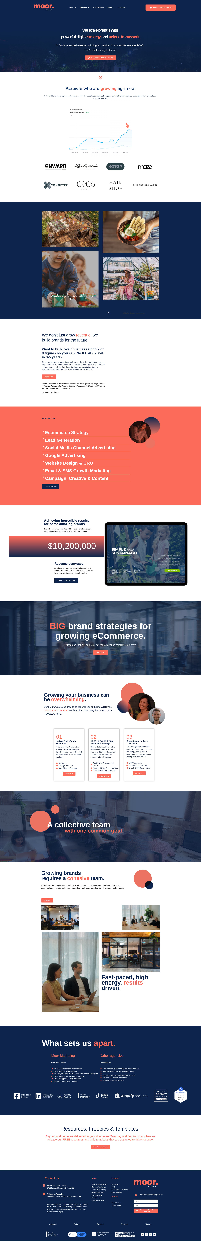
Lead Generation (62, 440)
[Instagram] (146, 1234)
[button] (86, 432)
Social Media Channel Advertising (80, 447)
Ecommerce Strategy (67, 432)
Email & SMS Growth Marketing (78, 470)
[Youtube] (154, 1234)
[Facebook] (150, 1234)
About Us (72, 7)
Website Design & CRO (69, 463)
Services (83, 7)
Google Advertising (65, 455)
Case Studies (98, 7)
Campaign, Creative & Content (76, 478)
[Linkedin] (142, 1234)
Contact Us (121, 7)
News (110, 7)
